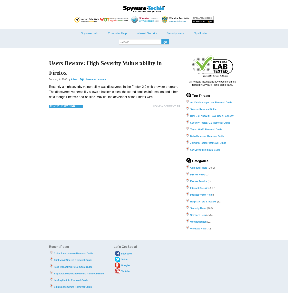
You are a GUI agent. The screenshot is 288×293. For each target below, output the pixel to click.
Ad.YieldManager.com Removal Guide (211, 102)
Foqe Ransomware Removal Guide (73, 267)
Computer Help (117, 33)
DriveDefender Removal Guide (207, 136)
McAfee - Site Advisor (145, 19)
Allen (74, 79)
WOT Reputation (114, 19)
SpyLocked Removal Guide (205, 149)
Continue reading (62, 106)
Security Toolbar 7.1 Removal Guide (210, 122)
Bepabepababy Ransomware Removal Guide (79, 273)
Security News (175, 33)
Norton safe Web (86, 19)
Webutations (176, 19)
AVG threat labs (203, 19)
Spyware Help (89, 33)
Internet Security (147, 33)
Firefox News (197, 174)
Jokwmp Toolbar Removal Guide (208, 143)
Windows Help (198, 228)
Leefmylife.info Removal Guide (71, 280)
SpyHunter (200, 33)
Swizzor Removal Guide (203, 109)
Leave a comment (96, 79)
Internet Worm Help (201, 194)
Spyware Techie (144, 9)
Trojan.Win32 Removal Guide (206, 129)
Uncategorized (198, 221)
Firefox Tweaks (198, 181)
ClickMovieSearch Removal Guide (73, 260)
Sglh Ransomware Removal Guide (73, 287)
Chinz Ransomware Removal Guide (73, 253)
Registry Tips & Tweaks (203, 201)
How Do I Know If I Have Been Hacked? (212, 116)
